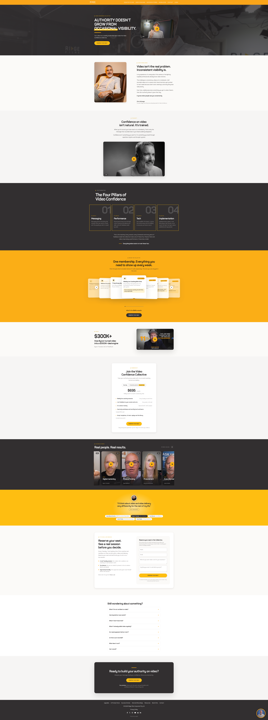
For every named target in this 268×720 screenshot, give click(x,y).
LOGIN (176, 2)
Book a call (112, 575)
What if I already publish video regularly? (134, 626)
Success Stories (125, 703)
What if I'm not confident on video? (134, 609)
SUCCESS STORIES (152, 2)
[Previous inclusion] (96, 287)
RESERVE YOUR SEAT (102, 43)
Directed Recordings (137, 703)
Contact (162, 703)
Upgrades (106, 703)
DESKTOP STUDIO (129, 2)
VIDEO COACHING (140, 2)
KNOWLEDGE (162, 2)
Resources (147, 703)
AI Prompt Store (115, 703)
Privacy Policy (134, 709)
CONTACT (170, 2)
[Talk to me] (261, 713)
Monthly (125, 385)
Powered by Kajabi (134, 716)
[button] (127, 306)
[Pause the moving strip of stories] (172, 447)
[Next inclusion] (171, 287)
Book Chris (155, 703)
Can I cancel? (134, 649)
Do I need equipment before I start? (134, 632)
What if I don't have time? (134, 621)
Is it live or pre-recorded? (134, 638)
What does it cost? (134, 643)
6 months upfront (137, 385)
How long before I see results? (134, 615)
